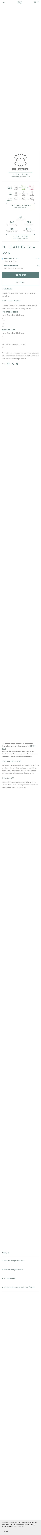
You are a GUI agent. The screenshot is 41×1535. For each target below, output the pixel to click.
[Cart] (39, 2)
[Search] (35, 2)
